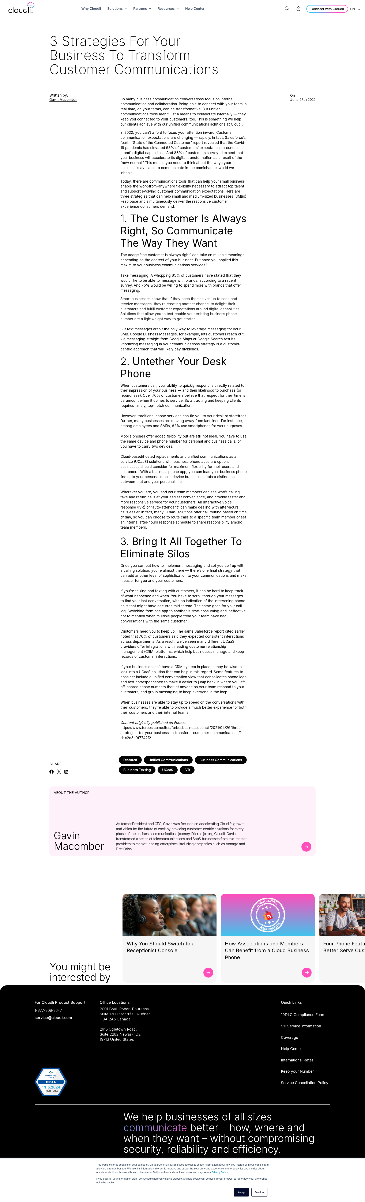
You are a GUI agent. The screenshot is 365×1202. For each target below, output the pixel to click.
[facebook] (51, 772)
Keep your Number (297, 1071)
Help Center (194, 8)
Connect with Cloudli (327, 9)
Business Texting (137, 770)
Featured (130, 760)
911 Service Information (301, 1026)
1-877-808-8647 (48, 1010)
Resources (166, 8)
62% (176, 426)
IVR (187, 770)
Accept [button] (241, 1192)
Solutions (115, 8)
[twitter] (59, 772)
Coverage (289, 1037)
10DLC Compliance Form (302, 1014)
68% (170, 148)
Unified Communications (168, 760)
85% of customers (187, 275)
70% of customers (168, 395)
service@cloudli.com (53, 1017)
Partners (140, 8)
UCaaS (167, 770)
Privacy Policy (219, 1172)
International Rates (297, 1060)
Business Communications (220, 760)
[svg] (39, 1117)
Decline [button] (259, 1192)
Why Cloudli (91, 8)
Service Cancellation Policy (304, 1082)
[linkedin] (66, 772)
